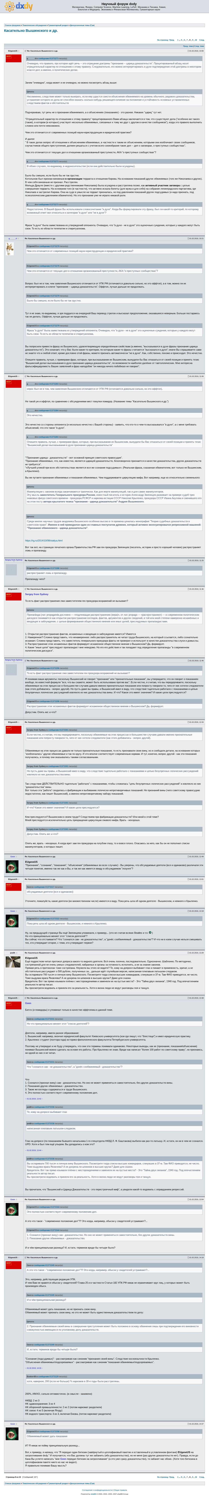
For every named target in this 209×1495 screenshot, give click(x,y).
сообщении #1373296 (49, 668)
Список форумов (13, 1483)
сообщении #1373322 (49, 919)
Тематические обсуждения (34, 1483)
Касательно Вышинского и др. (31, 31)
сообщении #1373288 (49, 568)
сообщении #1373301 (58, 730)
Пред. (171, 40)
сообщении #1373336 (44, 1107)
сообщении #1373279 (49, 246)
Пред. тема (188, 46)
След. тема (199, 46)
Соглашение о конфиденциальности (97, 1490)
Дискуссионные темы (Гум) (82, 1483)
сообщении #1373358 (49, 1431)
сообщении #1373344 (49, 1207)
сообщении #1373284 (48, 384)
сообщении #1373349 (44, 1265)
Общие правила (120, 1490)
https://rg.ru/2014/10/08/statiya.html (44, 540)
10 (196, 40)
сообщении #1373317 (44, 887)
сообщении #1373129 (48, 1376)
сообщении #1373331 (44, 1019)
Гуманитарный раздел (58, 1483)
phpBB (93, 1494)
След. (201, 40)
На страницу (162, 40)
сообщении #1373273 (48, 58)
